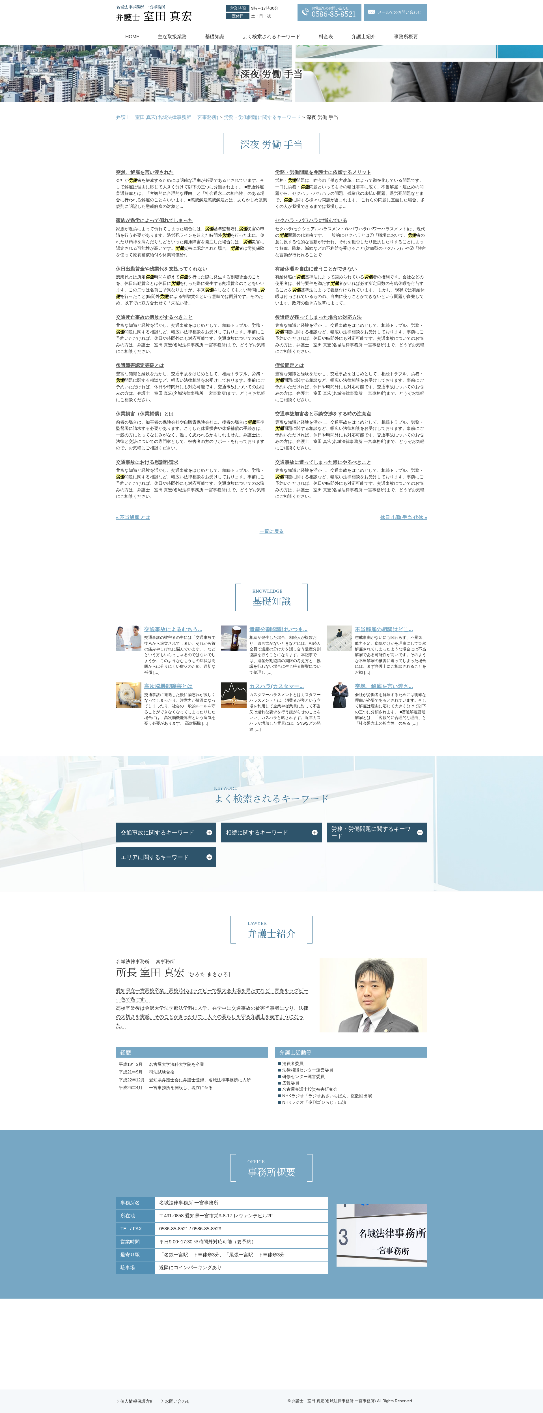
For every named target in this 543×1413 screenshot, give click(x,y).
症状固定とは (289, 365)
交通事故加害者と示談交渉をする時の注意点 (323, 414)
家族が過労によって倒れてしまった (154, 220)
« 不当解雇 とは (133, 517)
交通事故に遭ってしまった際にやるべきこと (323, 462)
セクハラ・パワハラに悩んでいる (311, 220)
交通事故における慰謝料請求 (147, 462)
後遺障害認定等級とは (140, 365)
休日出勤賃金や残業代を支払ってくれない (161, 269)
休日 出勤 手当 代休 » (403, 517)
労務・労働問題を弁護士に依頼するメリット (323, 172)
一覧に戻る (272, 531)
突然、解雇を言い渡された (145, 172)
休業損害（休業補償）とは (145, 414)
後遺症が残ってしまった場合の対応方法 (318, 317)
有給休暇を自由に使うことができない (316, 269)
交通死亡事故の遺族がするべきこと (154, 317)
